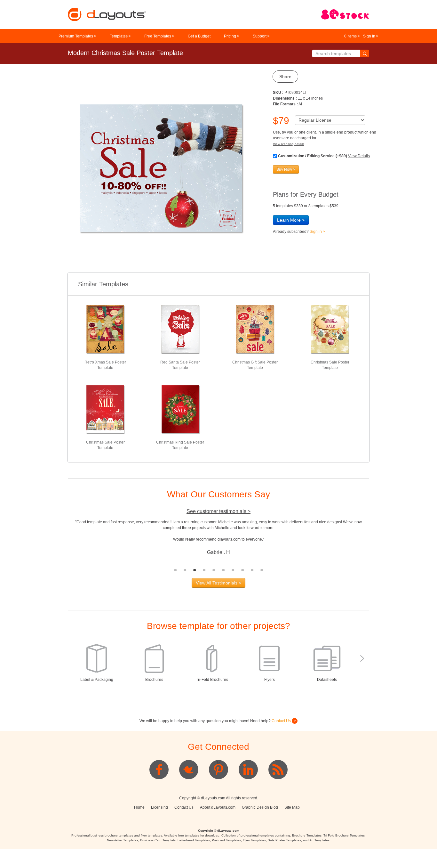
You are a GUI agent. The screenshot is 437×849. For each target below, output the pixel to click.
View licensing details (288, 144)
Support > (261, 36)
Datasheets (327, 679)
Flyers (269, 679)
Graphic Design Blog (260, 807)
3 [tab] (194, 570)
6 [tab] (223, 570)
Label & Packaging (96, 679)
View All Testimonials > (218, 582)
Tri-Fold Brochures (212, 679)
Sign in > (370, 36)
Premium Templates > (77, 36)
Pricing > (231, 36)
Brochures (154, 679)
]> (218, 763)
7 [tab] (233, 570)
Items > (352, 36)
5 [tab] (214, 570)
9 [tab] (252, 570)
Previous (63, 542)
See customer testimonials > (218, 511)
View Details (359, 156)
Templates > (120, 36)
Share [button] (285, 76)
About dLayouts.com (217, 807)
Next (374, 542)
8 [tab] (242, 570)
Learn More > (291, 220)
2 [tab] (185, 570)
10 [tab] (261, 570)
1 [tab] (175, 570)
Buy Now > (285, 169)
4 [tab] (204, 570)
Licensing (159, 807)
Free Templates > (159, 36)
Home (139, 807)
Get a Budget (199, 36)
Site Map (292, 807)
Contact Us (282, 721)
